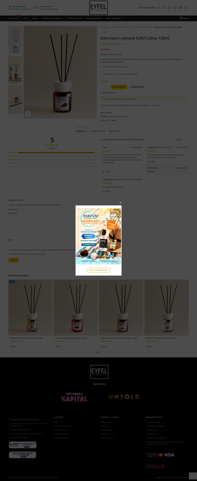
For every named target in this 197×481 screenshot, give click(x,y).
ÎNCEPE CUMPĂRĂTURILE (98, 270)
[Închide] (120, 202)
